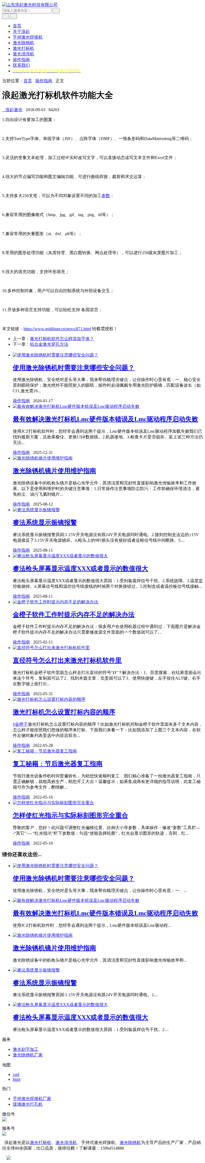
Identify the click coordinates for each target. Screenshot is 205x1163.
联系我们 (21, 65)
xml (16, 1074)
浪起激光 (12, 109)
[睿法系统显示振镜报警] (36, 509)
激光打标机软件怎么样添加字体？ (62, 338)
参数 (105, 195)
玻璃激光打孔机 (28, 1104)
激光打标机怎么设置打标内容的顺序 (64, 712)
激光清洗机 (23, 54)
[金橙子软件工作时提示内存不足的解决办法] (55, 602)
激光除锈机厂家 (28, 1055)
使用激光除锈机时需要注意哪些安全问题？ (74, 367)
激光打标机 (23, 48)
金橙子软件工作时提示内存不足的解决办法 (74, 614)
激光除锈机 (23, 42)
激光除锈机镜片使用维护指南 (54, 470)
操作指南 (21, 59)
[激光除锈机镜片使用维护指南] (43, 458)
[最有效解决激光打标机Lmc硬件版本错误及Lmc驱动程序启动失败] (76, 406)
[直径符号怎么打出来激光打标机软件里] (51, 647)
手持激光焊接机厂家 (32, 1098)
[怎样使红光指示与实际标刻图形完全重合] (53, 802)
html (16, 1079)
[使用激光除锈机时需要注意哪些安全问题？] (55, 355)
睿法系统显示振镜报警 (45, 522)
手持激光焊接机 (28, 37)
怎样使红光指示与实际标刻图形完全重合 (70, 815)
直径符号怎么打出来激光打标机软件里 (67, 660)
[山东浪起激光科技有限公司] (30, 4)
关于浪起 (21, 31)
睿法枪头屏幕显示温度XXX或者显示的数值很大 (80, 568)
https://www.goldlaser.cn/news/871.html (57, 328)
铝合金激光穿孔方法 (49, 344)
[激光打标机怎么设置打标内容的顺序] (49, 699)
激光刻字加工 (25, 1049)
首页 (17, 26)
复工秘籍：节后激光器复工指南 (57, 763)
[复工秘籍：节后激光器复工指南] (45, 751)
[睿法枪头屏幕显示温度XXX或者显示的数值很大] (60, 556)
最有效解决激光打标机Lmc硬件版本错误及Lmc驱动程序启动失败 (105, 419)
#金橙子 (20, 724)
